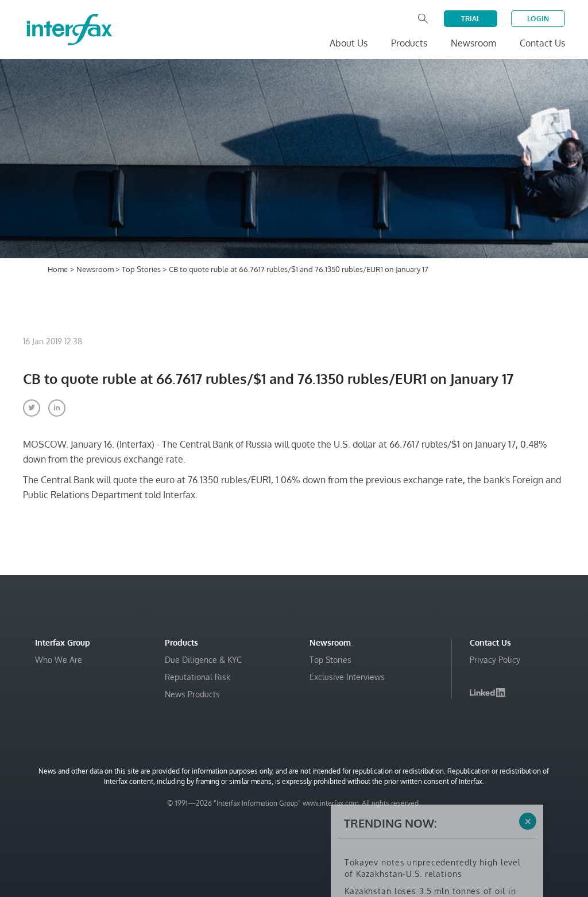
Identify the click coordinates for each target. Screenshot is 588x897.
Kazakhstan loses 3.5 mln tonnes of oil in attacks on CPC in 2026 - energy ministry (430, 814)
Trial (470, 18)
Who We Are (58, 660)
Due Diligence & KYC (203, 660)
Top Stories (142, 269)
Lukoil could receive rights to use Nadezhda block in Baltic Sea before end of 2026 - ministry (436, 849)
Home (58, 269)
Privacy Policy (495, 660)
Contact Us (542, 43)
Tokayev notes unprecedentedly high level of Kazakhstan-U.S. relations (433, 786)
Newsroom (95, 269)
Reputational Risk (197, 677)
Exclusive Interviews (347, 677)
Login (538, 18)
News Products (192, 694)
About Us (349, 43)
